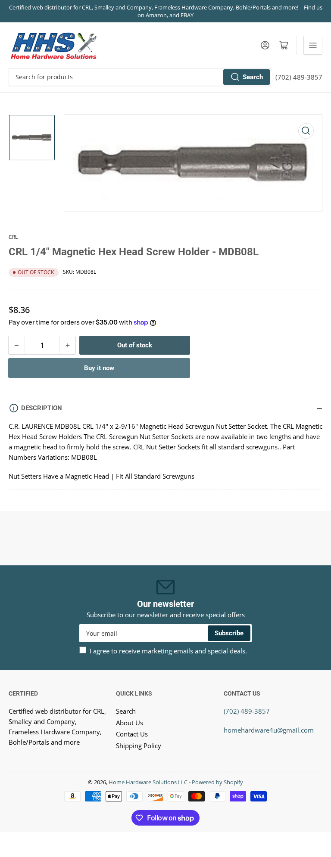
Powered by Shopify (217, 782)
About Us (129, 722)
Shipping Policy (138, 745)
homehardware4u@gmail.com (269, 730)
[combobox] (140, 77)
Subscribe (229, 633)
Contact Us (132, 734)
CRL (13, 237)
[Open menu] (312, 45)
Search (253, 77)
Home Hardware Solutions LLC (148, 782)
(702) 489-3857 (247, 711)
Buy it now (99, 368)
